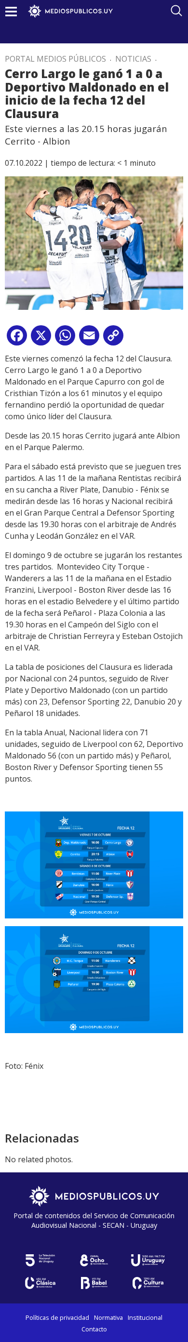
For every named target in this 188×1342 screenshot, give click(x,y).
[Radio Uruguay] (148, 1260)
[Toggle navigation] (11, 11)
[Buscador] (176, 10)
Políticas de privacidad (57, 1317)
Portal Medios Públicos (55, 58)
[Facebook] (17, 339)
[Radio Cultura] (148, 1283)
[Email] (89, 339)
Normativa (108, 1317)
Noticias (133, 58)
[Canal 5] (40, 1260)
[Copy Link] (113, 339)
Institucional (145, 1317)
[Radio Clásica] (40, 1283)
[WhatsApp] (65, 339)
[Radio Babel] (94, 1283)
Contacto (94, 1329)
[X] (41, 339)
